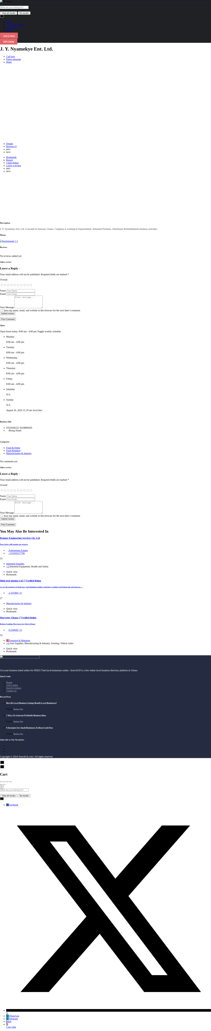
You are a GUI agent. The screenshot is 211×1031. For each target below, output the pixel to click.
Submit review (7, 313)
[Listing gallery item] (9, 241)
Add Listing (9, 35)
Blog (8, 30)
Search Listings (13, 688)
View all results (8, 13)
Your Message (7, 307)
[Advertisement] (105, 196)
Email (3, 294)
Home (9, 22)
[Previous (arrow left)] (1, 784)
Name (3, 290)
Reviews (11, 146)
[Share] (4, 781)
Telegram (13, 1018)
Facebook (13, 805)
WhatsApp (14, 1016)
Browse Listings (16, 25)
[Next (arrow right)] (4, 784)
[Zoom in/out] (10, 781)
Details (9, 143)
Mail (9, 1021)
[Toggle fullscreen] (7, 781)
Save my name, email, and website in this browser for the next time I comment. (42, 310)
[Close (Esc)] (1, 781)
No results (24, 13)
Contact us (11, 27)
